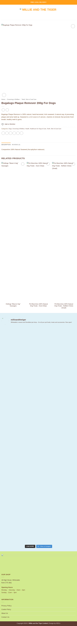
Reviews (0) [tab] (16, 144)
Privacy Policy (6, 606)
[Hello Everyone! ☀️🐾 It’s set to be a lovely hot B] (32, 382)
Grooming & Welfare (13, 99)
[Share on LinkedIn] (21, 133)
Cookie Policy (6, 609)
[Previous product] (7, 110)
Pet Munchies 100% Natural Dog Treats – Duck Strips (38, 305)
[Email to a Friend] (14, 133)
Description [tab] (6, 144)
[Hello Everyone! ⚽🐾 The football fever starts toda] (7, 396)
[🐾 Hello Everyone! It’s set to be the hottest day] (19, 423)
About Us (4, 613)
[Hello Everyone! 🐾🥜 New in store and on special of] (57, 435)
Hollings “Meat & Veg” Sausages (13, 305)
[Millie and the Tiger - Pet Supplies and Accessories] (38, 12)
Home (3, 99)
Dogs (10, 128)
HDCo (58, 623)
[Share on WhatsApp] (3, 133)
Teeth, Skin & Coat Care (29, 99)
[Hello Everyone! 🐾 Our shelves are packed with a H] (45, 385)
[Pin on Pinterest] (18, 133)
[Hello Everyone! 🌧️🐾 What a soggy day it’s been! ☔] (70, 385)
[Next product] (3, 110)
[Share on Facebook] (7, 133)
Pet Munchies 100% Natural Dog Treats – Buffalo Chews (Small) (63, 306)
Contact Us (5, 617)
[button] (2, 12)
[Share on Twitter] (10, 133)
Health (27, 128)
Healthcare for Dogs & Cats (38, 128)
